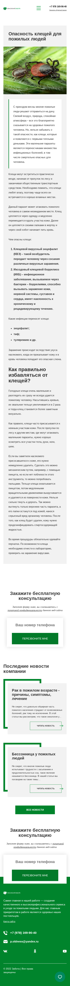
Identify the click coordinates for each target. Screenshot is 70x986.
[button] (60, 977)
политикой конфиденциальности (25, 610)
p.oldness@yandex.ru (24, 941)
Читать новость (46, 726)
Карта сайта (9, 921)
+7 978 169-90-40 (58, 6)
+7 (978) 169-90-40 (23, 932)
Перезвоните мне (35, 638)
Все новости (35, 809)
